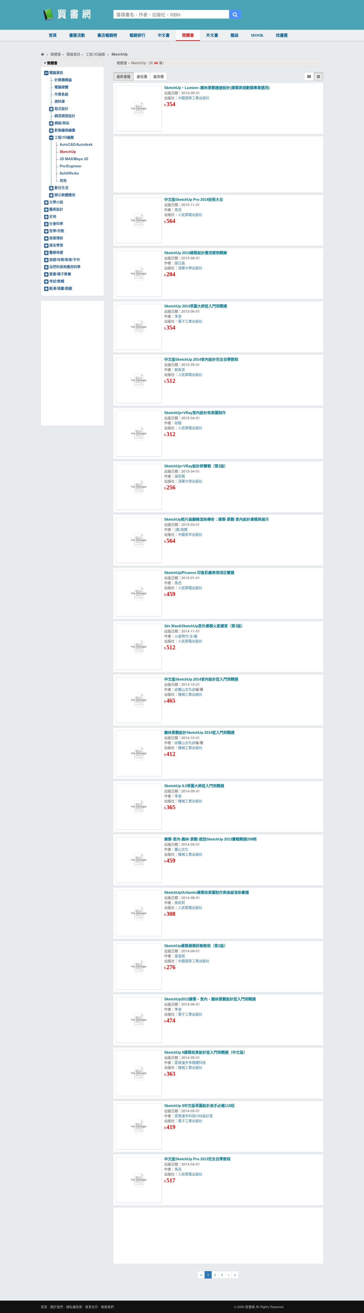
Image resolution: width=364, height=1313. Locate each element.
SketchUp (68, 151)
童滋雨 (180, 955)
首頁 (53, 35)
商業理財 (56, 237)
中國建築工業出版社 (193, 97)
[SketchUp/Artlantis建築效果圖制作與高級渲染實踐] (139, 913)
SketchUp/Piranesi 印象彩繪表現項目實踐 (199, 572)
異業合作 (91, 1307)
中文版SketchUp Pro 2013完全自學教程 (197, 1159)
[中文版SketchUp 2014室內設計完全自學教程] (139, 380)
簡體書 (188, 35)
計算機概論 (63, 79)
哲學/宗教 (56, 230)
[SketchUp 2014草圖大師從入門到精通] (139, 327)
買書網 (250, 1307)
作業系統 (61, 93)
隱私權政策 (74, 1307)
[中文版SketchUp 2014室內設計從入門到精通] (139, 700)
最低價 (142, 76)
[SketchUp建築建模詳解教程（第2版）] (139, 966)
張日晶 (180, 262)
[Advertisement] (218, 164)
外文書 (212, 35)
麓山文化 (181, 849)
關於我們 (56, 1307)
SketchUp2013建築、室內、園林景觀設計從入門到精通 (210, 999)
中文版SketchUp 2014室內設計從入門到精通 (201, 679)
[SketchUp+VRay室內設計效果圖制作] (139, 433)
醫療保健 (56, 252)
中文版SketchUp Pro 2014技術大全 (193, 199)
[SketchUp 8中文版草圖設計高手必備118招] (139, 1126)
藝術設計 (56, 209)
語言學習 (56, 244)
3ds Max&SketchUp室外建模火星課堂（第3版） (204, 626)
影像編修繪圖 (64, 129)
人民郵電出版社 (190, 214)
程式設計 (61, 108)
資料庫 (59, 101)
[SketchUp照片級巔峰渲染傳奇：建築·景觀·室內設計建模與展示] (139, 540)
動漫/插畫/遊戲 (60, 288)
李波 (178, 316)
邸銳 (178, 422)
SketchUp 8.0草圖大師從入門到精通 (194, 786)
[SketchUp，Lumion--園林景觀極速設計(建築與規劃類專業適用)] (139, 108)
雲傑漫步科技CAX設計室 (194, 1115)
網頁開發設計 (64, 115)
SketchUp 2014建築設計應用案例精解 (195, 253)
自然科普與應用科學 (64, 266)
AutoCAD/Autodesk (76, 144)
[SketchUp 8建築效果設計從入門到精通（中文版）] (139, 1073)
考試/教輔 (56, 280)
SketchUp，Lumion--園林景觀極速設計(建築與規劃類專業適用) (217, 88)
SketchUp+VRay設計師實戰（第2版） (196, 466)
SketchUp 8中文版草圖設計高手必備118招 (199, 1106)
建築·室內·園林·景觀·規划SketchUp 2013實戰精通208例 (210, 839)
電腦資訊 (56, 72)
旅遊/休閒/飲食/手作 (64, 259)
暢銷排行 (137, 35)
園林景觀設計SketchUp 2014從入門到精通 (199, 732)
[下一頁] (228, 1275)
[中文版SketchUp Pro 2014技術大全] (139, 220)
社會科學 (56, 223)
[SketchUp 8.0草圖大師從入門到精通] (139, 807)
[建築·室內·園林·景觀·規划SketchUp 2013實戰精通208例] (139, 860)
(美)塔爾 (181, 529)
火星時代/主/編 (186, 635)
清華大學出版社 (190, 267)
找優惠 (282, 35)
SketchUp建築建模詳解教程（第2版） (196, 946)
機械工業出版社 (190, 694)
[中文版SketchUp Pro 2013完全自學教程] (139, 1180)
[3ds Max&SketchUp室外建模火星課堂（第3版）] (139, 647)
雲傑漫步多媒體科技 (190, 1062)
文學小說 (56, 201)
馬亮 (178, 209)
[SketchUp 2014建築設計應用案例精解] (139, 274)
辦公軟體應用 (64, 194)
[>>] (235, 1275)
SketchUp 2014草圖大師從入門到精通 (195, 306)
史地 (52, 216)
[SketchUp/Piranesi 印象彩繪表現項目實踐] (139, 593)
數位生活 (61, 187)
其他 (63, 180)
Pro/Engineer (70, 165)
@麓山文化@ (185, 689)
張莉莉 (180, 902)
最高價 (158, 76)
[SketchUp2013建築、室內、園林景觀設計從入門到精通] (139, 1020)
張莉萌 (180, 476)
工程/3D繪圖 (64, 137)
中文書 (164, 35)
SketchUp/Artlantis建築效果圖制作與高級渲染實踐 (206, 892)
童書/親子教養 (60, 273)
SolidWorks (69, 173)
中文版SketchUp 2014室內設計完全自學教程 (201, 359)
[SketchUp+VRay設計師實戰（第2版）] (139, 487)
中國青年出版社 (190, 534)
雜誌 (234, 35)
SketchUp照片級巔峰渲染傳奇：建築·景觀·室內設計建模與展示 (216, 519)
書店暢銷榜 (107, 35)
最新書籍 (123, 76)
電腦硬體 (61, 86)
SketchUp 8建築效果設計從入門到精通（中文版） (205, 1052)
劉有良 (180, 369)
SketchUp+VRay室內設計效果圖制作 (195, 413)
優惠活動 (77, 35)
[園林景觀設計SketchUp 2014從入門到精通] (139, 753)
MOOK (257, 35)
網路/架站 (61, 122)
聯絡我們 (107, 1307)
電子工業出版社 (190, 321)
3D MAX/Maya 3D (74, 158)
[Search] (235, 14)
